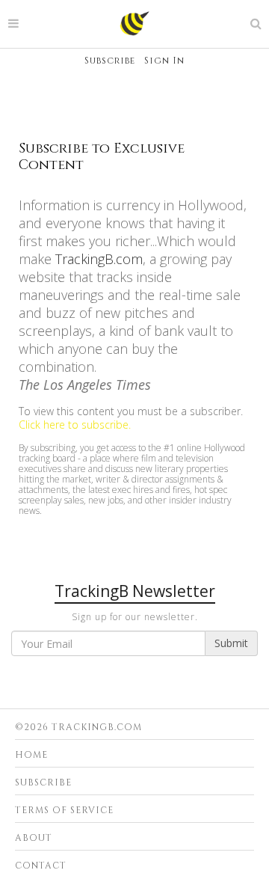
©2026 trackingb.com (78, 727)
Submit (231, 643)
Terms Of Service (64, 810)
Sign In (164, 61)
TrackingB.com (99, 259)
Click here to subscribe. (75, 424)
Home (31, 755)
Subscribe (109, 61)
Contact (41, 866)
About (33, 838)
